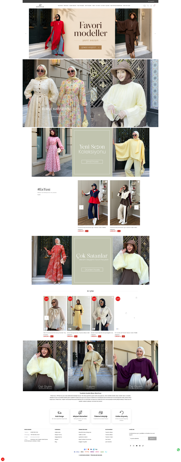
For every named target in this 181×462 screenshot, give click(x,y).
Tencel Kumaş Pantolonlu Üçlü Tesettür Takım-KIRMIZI (92, 227)
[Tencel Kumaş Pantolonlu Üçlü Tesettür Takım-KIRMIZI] (93, 202)
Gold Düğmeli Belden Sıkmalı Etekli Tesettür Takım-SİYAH (102, 333)
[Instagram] (133, 445)
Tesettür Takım (109, 437)
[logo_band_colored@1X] (90, 449)
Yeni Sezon (108, 439)
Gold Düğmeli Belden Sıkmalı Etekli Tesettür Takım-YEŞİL (126, 333)
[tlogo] (90, 458)
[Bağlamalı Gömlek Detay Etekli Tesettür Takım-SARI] (54, 313)
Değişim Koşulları (83, 442)
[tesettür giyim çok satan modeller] (90, 260)
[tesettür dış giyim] (135, 365)
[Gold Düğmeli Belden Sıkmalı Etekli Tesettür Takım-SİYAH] (102, 313)
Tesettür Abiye (109, 432)
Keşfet (39, 194)
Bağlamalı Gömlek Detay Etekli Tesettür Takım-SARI (54, 333)
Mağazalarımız (58, 437)
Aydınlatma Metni (83, 437)
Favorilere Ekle (106, 182)
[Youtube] (136, 445)
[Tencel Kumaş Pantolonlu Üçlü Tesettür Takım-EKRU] (125, 202)
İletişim (56, 439)
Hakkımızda (57, 432)
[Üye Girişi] (151, 5)
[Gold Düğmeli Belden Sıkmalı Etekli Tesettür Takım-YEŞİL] (126, 313)
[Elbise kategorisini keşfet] (56, 93)
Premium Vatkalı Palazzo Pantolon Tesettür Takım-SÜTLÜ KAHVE (78, 333)
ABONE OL (152, 438)
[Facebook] (130, 445)
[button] (81, 225)
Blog (56, 442)
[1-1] (90, 33)
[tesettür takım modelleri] (90, 365)
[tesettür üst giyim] (45, 365)
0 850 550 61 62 (31, 432)
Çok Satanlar (108, 442)
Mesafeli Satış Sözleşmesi (85, 432)
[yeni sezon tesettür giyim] (90, 152)
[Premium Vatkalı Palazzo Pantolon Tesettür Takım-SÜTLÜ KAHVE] (78, 313)
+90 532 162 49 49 (31, 434)
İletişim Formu (58, 434)
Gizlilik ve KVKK (82, 434)
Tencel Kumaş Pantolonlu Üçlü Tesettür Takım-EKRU (123, 227)
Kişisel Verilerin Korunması (85, 439)
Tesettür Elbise (109, 434)
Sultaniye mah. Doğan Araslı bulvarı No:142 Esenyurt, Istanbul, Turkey (36, 440)
